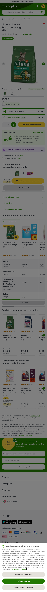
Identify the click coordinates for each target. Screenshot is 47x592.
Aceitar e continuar (23, 581)
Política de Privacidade (19, 569)
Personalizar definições (23, 575)
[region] (23, 567)
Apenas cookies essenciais (23, 588)
